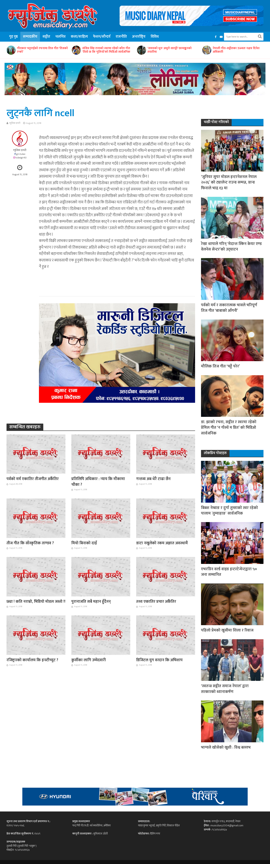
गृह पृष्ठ (13, 37)
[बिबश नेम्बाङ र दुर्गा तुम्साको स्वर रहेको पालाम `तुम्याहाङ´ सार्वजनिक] (232, 481)
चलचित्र (60, 37)
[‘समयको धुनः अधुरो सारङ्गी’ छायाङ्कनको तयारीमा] (76, 50)
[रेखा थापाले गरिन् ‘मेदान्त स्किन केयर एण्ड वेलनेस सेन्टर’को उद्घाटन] (232, 217)
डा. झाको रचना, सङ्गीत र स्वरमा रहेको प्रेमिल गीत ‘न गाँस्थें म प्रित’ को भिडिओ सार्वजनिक (228, 427)
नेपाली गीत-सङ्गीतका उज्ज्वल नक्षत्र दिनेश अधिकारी (170, 50)
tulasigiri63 (21, 158)
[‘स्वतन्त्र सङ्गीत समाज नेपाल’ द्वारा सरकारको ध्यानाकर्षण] (232, 659)
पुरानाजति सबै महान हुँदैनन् (91, 601)
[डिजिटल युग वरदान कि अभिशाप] (165, 634)
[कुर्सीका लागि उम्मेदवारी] (100, 634)
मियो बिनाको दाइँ (84, 543)
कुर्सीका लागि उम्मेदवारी (88, 660)
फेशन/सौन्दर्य (101, 37)
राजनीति (121, 37)
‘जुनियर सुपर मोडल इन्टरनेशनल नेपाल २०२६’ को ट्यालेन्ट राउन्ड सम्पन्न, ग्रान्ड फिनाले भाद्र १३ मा (229, 182)
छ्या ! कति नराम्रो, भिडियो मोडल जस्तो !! (36, 601)
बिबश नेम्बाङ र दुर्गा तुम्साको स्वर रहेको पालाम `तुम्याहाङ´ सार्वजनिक (229, 510)
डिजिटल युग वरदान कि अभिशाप (159, 660)
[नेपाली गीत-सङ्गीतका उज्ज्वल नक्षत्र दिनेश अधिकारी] (141, 50)
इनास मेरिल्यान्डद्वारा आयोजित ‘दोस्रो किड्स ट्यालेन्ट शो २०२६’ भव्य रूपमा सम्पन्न (237, 50)
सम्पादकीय (30, 37)
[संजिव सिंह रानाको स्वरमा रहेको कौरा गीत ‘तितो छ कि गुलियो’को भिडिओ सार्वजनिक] (11, 50)
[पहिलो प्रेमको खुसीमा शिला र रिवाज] (232, 604)
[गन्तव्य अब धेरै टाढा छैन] (165, 454)
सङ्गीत (46, 37)
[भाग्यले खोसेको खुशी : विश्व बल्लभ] (232, 721)
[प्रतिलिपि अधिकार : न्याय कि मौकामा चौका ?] (100, 454)
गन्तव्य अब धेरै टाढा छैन (153, 479)
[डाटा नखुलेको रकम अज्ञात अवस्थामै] (165, 518)
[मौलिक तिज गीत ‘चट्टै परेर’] (232, 340)
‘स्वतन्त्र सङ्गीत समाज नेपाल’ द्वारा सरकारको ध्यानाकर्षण (225, 689)
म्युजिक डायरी (14, 123)
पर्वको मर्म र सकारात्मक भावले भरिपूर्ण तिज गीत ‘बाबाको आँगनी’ (229, 308)
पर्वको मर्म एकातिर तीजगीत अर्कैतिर (33, 479)
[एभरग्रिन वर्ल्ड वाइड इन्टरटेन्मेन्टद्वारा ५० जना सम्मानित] (232, 543)
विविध (155, 37)
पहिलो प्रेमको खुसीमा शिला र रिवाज (227, 630)
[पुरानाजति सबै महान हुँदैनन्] (100, 576)
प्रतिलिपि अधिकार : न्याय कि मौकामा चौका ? (98, 481)
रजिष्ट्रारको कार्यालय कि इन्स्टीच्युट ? (32, 660)
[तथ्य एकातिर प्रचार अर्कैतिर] (165, 576)
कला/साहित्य (79, 37)
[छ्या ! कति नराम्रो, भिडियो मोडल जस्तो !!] (36, 576)
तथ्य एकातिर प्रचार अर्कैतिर (156, 601)
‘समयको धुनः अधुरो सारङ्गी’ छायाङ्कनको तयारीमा (104, 50)
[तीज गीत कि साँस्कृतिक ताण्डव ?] (36, 518)
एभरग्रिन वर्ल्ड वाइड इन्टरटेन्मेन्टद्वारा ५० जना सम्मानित (229, 572)
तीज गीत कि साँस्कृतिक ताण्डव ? (30, 543)
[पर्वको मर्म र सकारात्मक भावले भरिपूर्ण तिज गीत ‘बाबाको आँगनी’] (232, 279)
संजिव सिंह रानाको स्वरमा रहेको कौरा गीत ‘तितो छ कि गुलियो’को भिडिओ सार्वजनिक (41, 50)
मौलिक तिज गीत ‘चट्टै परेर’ (220, 366)
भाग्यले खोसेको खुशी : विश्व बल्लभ (226, 747)
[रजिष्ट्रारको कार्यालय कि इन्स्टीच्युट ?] (36, 634)
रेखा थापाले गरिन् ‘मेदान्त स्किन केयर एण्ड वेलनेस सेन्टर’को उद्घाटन (231, 246)
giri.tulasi (20, 154)
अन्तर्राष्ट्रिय (138, 37)
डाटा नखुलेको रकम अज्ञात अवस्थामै (162, 543)
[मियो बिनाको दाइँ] (100, 518)
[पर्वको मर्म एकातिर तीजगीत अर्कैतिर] (36, 454)
